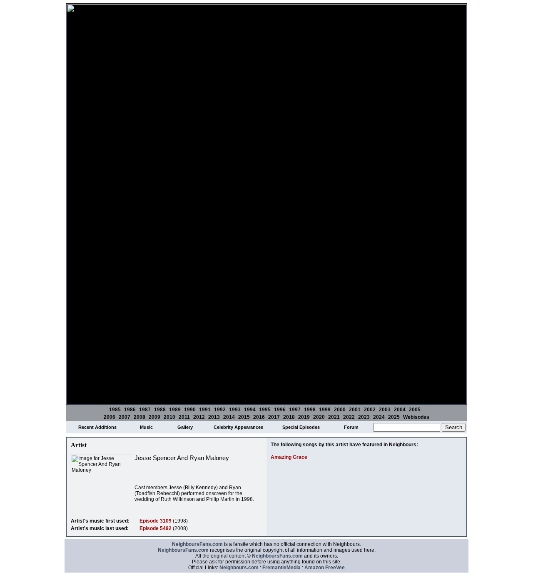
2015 (244, 417)
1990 (190, 410)
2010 (169, 417)
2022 (349, 417)
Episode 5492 (155, 528)
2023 (364, 417)
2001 (355, 410)
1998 (310, 410)
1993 (235, 410)
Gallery (185, 427)
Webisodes (416, 417)
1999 (325, 410)
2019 (304, 417)
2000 (340, 410)
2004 (400, 410)
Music (146, 427)
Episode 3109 (155, 521)
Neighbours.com (239, 567)
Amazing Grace (289, 457)
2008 (139, 417)
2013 (214, 417)
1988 (160, 410)
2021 (334, 417)
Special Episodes (301, 427)
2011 (184, 417)
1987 (145, 410)
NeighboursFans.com (197, 544)
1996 (280, 410)
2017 (274, 417)
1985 (115, 410)
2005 (415, 410)
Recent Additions (97, 427)
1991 (205, 410)
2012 (199, 417)
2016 (259, 417)
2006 (109, 417)
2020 (319, 417)
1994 (250, 410)
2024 (379, 417)
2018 (289, 417)
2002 (370, 410)
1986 (130, 410)
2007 (124, 417)
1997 (295, 410)
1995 (265, 410)
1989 (175, 410)
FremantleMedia (281, 567)
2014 (229, 417)
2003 (385, 410)
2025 (394, 417)
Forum (351, 427)
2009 (154, 417)
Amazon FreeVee (324, 567)
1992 (220, 410)
